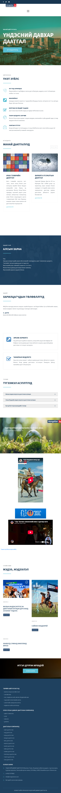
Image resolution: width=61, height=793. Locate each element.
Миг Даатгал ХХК (8, 740)
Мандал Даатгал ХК (9, 738)
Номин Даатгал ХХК (9, 751)
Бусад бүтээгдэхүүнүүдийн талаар (16, 406)
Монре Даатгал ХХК (9, 746)
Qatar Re (6, 721)
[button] (28, 11)
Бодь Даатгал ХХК (9, 735)
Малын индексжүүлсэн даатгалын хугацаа (18, 394)
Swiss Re (6, 719)
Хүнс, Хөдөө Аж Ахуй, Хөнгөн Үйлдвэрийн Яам (16, 697)
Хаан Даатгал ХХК (8, 759)
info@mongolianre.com (12, 777)
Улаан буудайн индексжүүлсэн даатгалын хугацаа (21, 400)
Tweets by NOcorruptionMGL (9, 549)
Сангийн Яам (7, 694)
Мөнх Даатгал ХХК (8, 749)
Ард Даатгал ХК (8, 732)
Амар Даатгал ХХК (8, 730)
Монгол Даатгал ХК (9, 743)
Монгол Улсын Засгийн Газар (12, 692)
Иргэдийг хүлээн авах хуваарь (14, 780)
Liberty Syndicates (9, 713)
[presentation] (52, 147)
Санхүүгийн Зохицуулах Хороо (12, 702)
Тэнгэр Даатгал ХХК (9, 757)
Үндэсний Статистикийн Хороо (12, 700)
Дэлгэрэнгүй (9, 198)
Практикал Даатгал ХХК (10, 754)
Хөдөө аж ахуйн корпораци (11, 705)
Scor (5, 716)
